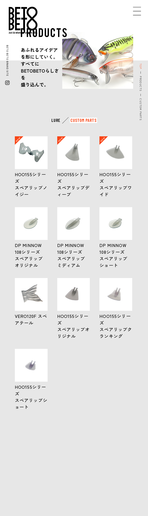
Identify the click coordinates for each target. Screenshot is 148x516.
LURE (55, 120)
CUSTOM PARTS (84, 120)
